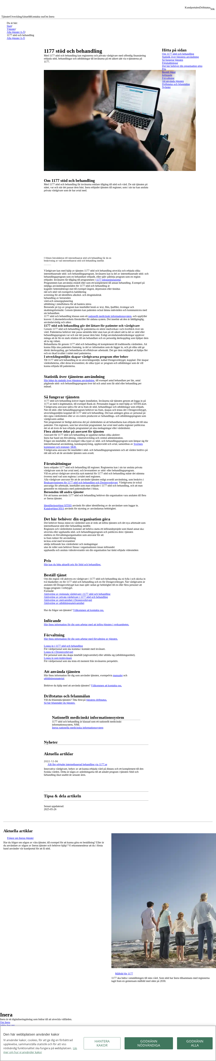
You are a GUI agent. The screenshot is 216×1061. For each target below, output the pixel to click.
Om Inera (49, 16)
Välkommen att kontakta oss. (88, 610)
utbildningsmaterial (54, 678)
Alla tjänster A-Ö (16, 32)
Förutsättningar (170, 63)
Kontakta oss (37, 16)
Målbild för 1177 (124, 973)
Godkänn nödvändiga (148, 1043)
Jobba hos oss (7, 1025)
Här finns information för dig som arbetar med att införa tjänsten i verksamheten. (86, 624)
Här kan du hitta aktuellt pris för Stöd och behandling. (72, 564)
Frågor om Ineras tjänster (20, 838)
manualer (118, 675)
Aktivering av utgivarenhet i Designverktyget (68, 600)
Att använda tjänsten (173, 81)
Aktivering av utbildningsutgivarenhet (64, 603)
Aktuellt (26, 16)
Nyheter (166, 87)
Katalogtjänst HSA (54, 508)
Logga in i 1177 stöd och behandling (63, 645)
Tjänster (5, 16)
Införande (167, 75)
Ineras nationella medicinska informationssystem (77, 727)
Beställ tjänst (169, 72)
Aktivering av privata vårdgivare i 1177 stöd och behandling (76, 597)
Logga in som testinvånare (58, 658)
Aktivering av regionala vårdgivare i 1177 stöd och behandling (77, 594)
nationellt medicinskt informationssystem (109, 316)
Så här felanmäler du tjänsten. (59, 702)
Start (9, 26)
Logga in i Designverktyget (58, 652)
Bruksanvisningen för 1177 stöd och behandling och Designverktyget (81, 482)
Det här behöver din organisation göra (182, 66)
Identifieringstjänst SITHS (58, 505)
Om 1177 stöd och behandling (178, 53)
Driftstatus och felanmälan (176, 84)
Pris (164, 69)
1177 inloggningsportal (108, 279)
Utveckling (16, 16)
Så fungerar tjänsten (172, 59)
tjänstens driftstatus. (96, 699)
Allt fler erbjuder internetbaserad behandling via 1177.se (77, 764)
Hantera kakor (102, 1043)
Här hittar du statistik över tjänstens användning (69, 380)
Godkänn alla (194, 1043)
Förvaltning (168, 78)
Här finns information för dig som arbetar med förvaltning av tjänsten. (81, 638)
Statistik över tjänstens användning (180, 56)
